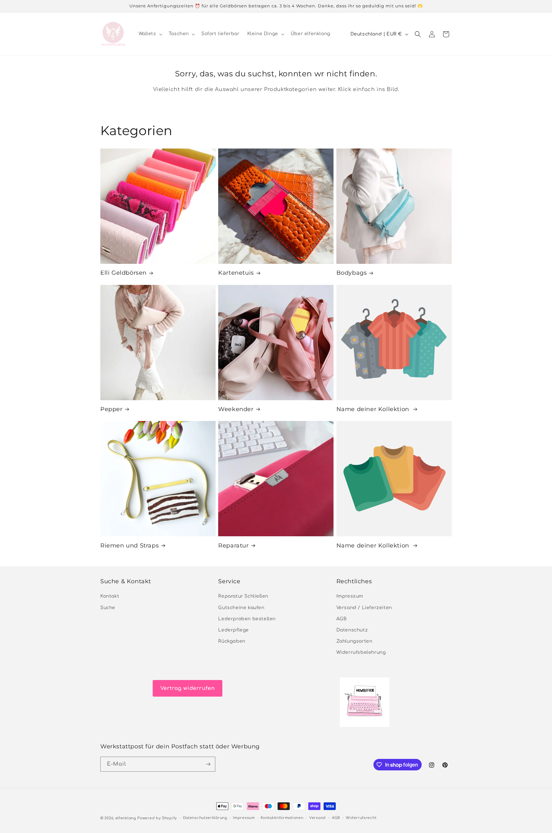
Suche (107, 607)
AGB (341, 618)
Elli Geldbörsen (123, 272)
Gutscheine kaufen (241, 607)
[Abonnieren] (208, 764)
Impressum (349, 596)
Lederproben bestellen (247, 618)
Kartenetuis (236, 272)
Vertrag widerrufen (187, 688)
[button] (150, 34)
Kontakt (109, 596)
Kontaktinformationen (282, 818)
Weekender (235, 409)
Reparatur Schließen (243, 596)
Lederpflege (233, 630)
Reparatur (233, 545)
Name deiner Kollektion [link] (373, 409)
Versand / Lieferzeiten (364, 607)
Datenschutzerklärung (205, 818)
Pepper (111, 409)
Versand (317, 818)
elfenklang (125, 818)
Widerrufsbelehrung (361, 652)
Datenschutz (352, 630)
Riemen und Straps (129, 545)
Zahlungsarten (354, 641)
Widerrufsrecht (361, 818)
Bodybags (351, 272)
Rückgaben (231, 641)
